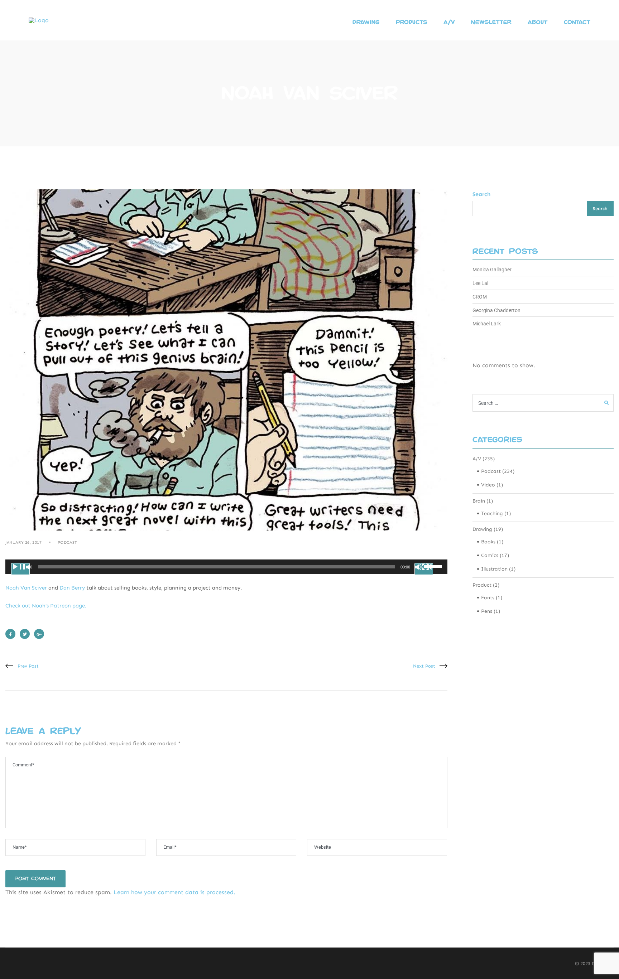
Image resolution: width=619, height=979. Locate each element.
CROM (479, 297)
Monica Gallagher (492, 269)
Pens (486, 611)
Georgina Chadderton (496, 310)
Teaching (492, 513)
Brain (478, 501)
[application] (226, 566)
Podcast (67, 542)
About (538, 22)
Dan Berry (72, 588)
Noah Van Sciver (26, 588)
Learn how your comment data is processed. (174, 892)
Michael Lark (486, 323)
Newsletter (491, 22)
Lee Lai (480, 283)
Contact (577, 22)
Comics (489, 555)
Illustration (494, 569)
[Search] (606, 403)
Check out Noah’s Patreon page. (45, 605)
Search (481, 194)
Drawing (366, 22)
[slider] (434, 565)
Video (488, 485)
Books (488, 542)
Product (481, 585)
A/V (449, 22)
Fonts (487, 598)
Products (411, 22)
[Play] (20, 569)
